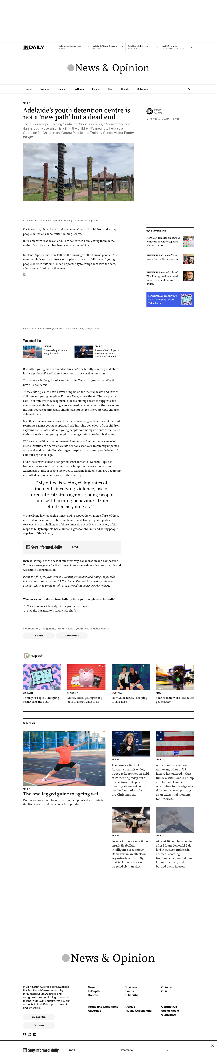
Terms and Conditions (103, 1006)
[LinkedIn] (34, 1034)
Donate (125, 89)
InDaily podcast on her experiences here (86, 586)
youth (79, 628)
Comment (72, 635)
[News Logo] (108, 68)
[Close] (212, 1045)
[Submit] (115, 547)
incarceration (31, 628)
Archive (130, 1006)
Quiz (110, 89)
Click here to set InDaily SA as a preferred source (58, 606)
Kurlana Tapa (66, 628)
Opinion (62, 89)
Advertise (94, 1010)
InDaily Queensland (138, 1010)
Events (95, 89)
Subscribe (142, 89)
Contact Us (169, 1006)
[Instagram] (29, 1034)
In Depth (79, 89)
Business (44, 89)
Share (39, 635)
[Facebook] (24, 1034)
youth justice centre (97, 628)
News (28, 89)
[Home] (40, 47)
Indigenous (48, 628)
